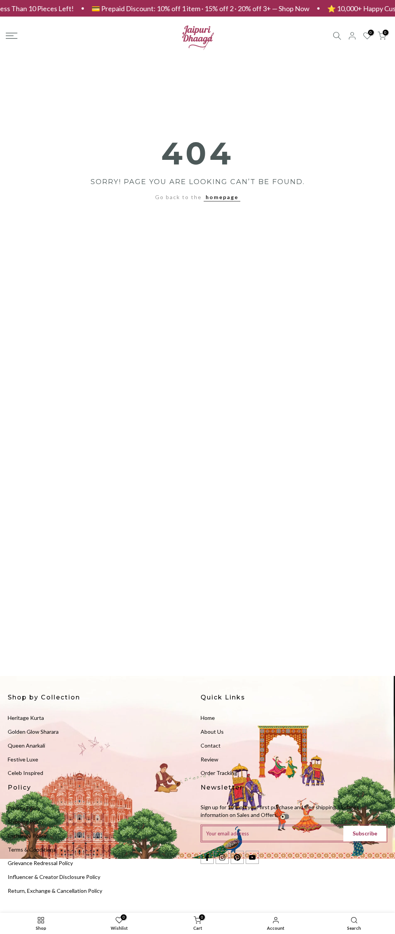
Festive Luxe (23, 759)
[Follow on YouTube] (252, 857)
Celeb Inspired (25, 773)
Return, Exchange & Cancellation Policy (55, 890)
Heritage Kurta (26, 717)
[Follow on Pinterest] (237, 857)
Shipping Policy (26, 821)
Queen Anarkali (26, 745)
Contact (211, 745)
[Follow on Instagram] (222, 857)
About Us (212, 731)
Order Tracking (219, 773)
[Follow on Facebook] (207, 857)
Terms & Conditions (32, 849)
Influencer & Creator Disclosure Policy (54, 877)
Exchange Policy (27, 835)
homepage (222, 197)
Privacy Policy (24, 808)
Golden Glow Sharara (33, 731)
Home (208, 717)
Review (209, 759)
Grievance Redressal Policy (40, 863)
